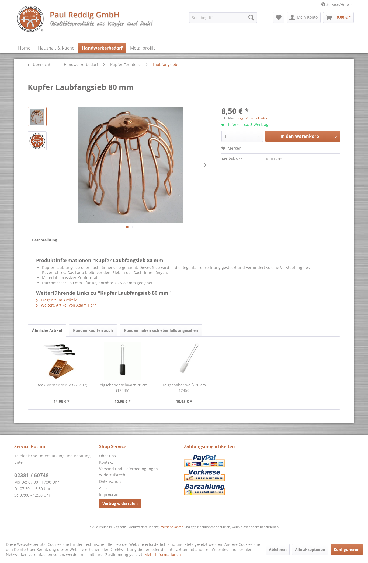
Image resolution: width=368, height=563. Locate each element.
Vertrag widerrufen (120, 503)
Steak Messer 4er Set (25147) (61, 385)
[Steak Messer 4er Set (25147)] (61, 361)
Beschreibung (44, 239)
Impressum (109, 494)
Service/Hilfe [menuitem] (337, 4)
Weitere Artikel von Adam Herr (68, 305)
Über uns (107, 455)
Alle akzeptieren (310, 549)
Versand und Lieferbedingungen (128, 468)
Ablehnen (278, 549)
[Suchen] (251, 17)
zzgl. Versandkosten (253, 118)
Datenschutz (110, 481)
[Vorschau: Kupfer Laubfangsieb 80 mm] (37, 116)
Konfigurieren (346, 549)
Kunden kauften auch (93, 330)
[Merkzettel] (278, 17)
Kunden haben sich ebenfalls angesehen (161, 330)
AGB (103, 487)
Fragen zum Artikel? (58, 299)
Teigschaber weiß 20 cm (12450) (184, 387)
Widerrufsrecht (113, 474)
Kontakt (106, 462)
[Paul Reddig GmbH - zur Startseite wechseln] (85, 23)
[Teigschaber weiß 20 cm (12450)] (184, 361)
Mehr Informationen (162, 554)
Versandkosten (172, 527)
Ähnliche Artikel (47, 330)
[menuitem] (223, 17)
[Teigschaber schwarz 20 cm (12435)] (123, 361)
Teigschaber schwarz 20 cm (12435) (123, 387)
